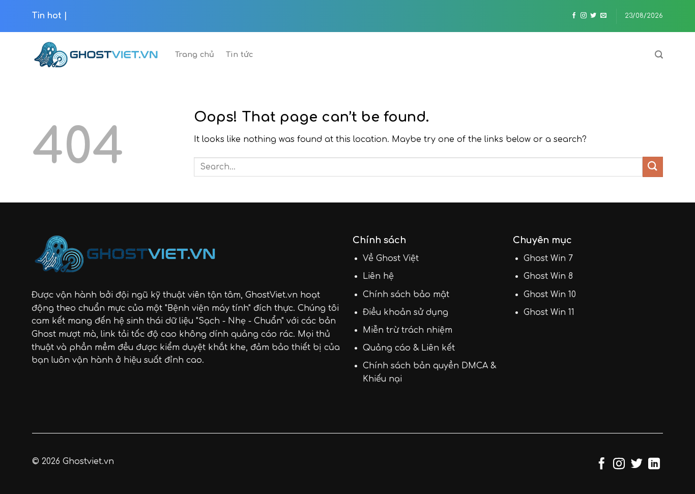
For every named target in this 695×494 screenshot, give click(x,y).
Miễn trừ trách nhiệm (407, 330)
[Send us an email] (603, 15)
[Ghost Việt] (96, 54)
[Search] (659, 55)
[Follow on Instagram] (584, 15)
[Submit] (653, 167)
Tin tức (239, 54)
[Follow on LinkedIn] (654, 464)
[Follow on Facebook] (574, 15)
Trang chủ (195, 54)
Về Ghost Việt (391, 258)
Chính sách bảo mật (406, 294)
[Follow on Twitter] (593, 15)
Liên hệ (378, 276)
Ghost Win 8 (548, 276)
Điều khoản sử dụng (405, 312)
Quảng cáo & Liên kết (409, 348)
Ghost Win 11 (549, 312)
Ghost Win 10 (550, 294)
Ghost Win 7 (548, 258)
